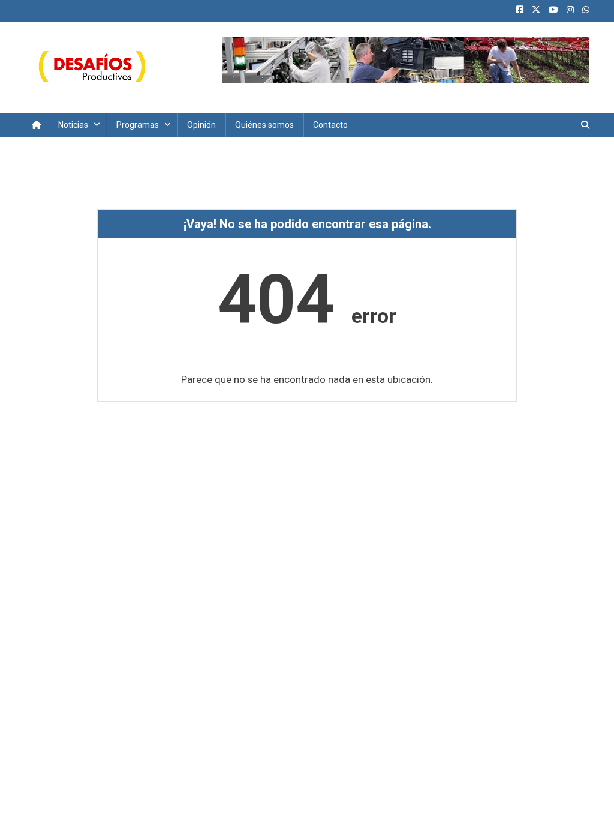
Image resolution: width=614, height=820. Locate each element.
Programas (137, 125)
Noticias (73, 125)
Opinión (201, 125)
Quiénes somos (264, 125)
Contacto (330, 125)
